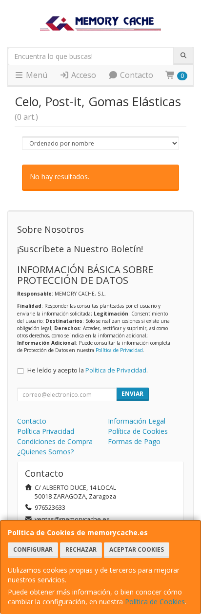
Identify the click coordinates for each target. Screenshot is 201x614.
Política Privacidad (45, 431)
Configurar (33, 549)
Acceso (82, 75)
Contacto (135, 75)
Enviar (132, 394)
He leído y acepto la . (87, 370)
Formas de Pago (134, 441)
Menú (35, 75)
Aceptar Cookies (136, 549)
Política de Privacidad (119, 350)
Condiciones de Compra (55, 441)
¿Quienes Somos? (45, 451)
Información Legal (136, 421)
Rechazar (81, 549)
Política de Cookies (155, 601)
